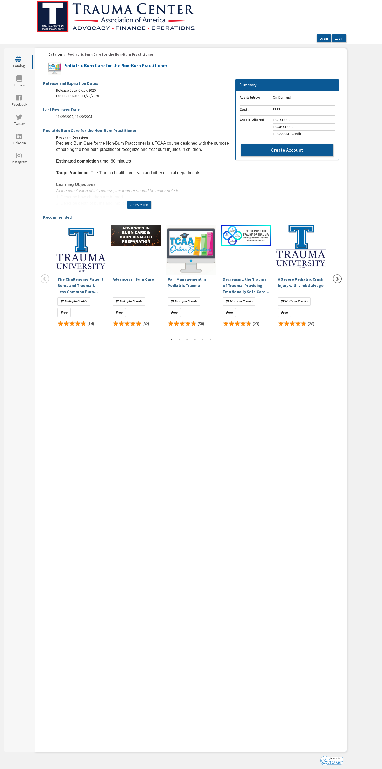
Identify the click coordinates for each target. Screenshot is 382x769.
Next (337, 278)
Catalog (55, 54)
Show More (139, 204)
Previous (45, 278)
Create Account (287, 150)
